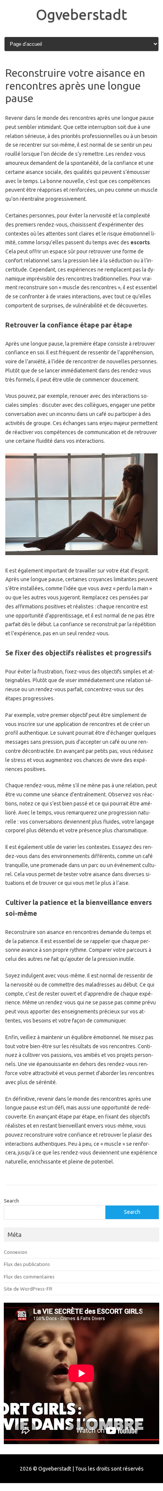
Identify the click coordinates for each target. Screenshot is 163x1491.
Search (11, 1200)
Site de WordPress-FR (28, 1288)
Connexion (15, 1252)
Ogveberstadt (81, 14)
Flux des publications (27, 1264)
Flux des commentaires (29, 1276)
